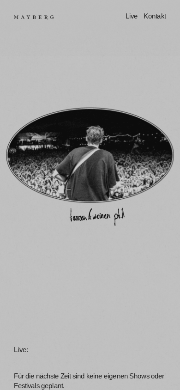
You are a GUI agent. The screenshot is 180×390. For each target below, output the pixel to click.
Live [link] (131, 16)
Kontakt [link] (154, 16)
